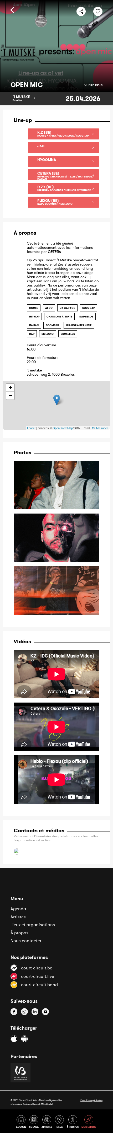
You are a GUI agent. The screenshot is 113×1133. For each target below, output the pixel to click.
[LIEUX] (60, 1122)
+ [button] (10, 387)
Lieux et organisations (33, 924)
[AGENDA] (34, 1122)
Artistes (18, 917)
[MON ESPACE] (89, 1122)
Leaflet (31, 428)
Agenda (18, 908)
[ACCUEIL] (22, 1122)
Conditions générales (91, 1100)
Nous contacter (26, 940)
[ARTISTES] (47, 1122)
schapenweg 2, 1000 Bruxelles (51, 372)
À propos (19, 933)
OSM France (100, 428)
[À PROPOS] (73, 1122)
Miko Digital (47, 1103)
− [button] (10, 395)
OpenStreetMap (63, 428)
